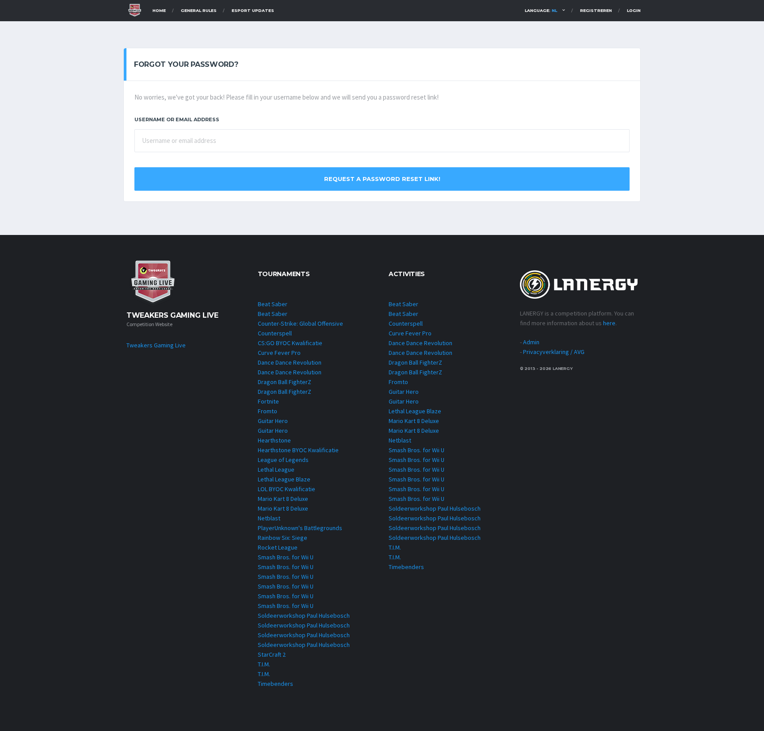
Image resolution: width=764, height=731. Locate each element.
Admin (531, 342)
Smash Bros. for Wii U (285, 557)
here (609, 323)
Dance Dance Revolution (289, 362)
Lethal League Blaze (284, 479)
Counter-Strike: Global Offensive (300, 323)
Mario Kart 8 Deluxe (283, 499)
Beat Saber (272, 304)
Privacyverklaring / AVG (553, 352)
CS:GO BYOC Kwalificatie (290, 343)
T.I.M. (264, 664)
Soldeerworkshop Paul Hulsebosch (304, 615)
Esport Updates (253, 10)
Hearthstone (274, 440)
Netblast (269, 518)
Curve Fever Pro (279, 353)
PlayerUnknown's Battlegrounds (300, 528)
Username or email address (176, 119)
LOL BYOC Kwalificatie (286, 489)
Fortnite (268, 401)
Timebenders (275, 684)
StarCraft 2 (272, 654)
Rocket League (278, 547)
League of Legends (283, 460)
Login (634, 10)
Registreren (596, 10)
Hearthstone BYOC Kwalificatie (298, 450)
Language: (541, 10)
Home (159, 10)
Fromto (267, 411)
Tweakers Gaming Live (156, 345)
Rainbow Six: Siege (282, 538)
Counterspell (275, 333)
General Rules (199, 10)
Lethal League (276, 469)
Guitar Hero (273, 421)
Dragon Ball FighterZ (284, 382)
